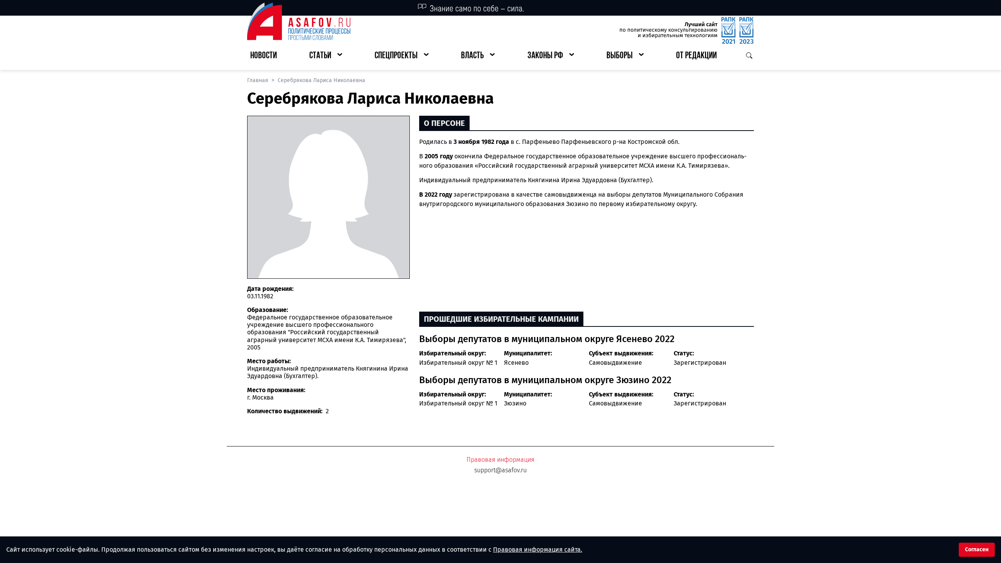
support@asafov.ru (500, 470)
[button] (325, 56)
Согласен (976, 549)
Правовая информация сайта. (537, 549)
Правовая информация (500, 459)
